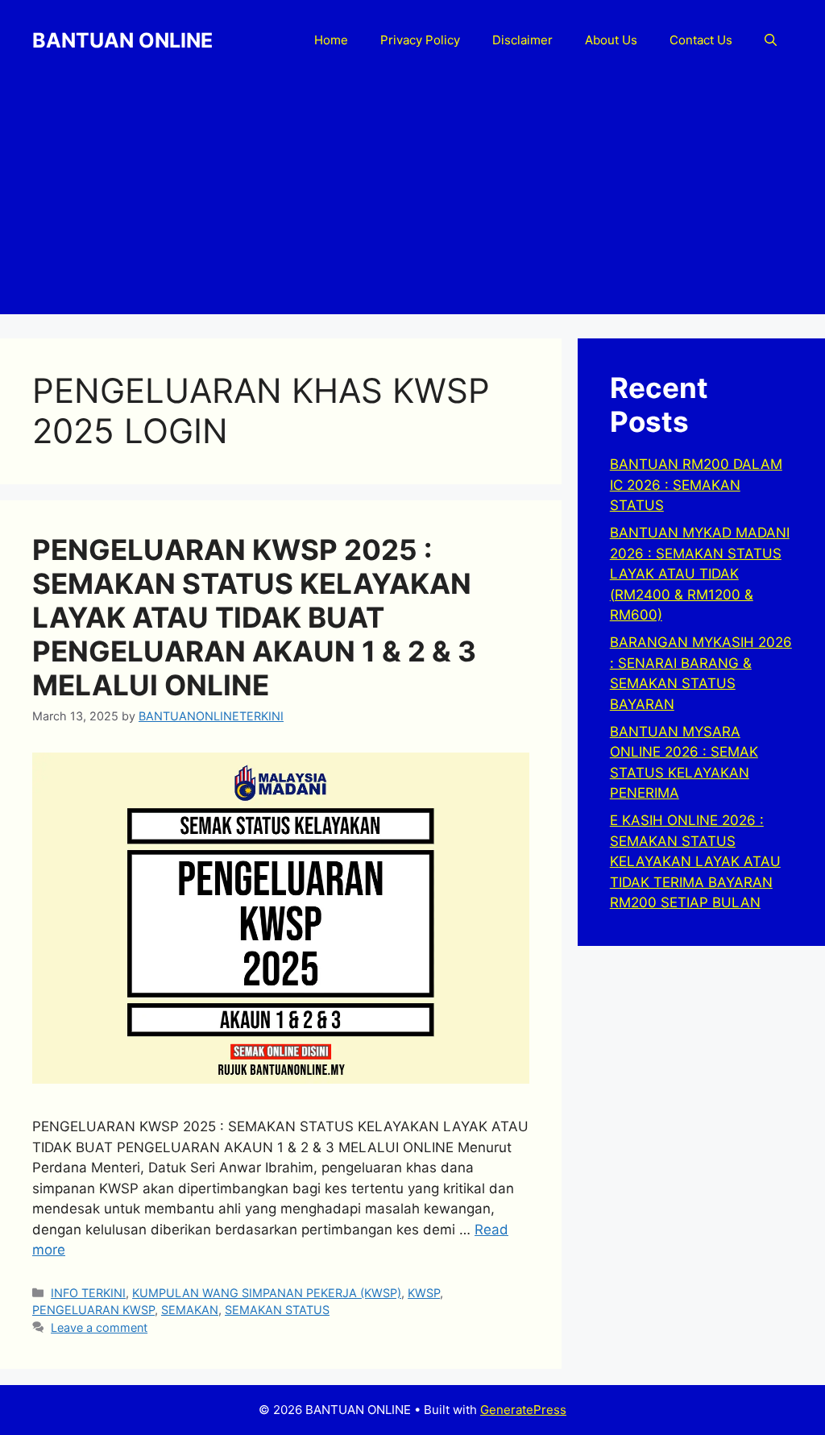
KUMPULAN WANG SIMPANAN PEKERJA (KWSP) (266, 1293)
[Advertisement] (412, 201)
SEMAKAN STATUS (277, 1310)
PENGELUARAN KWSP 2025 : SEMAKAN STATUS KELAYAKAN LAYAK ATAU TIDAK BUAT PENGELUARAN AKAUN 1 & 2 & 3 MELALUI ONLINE (254, 617)
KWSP (424, 1293)
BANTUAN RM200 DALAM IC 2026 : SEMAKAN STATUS (696, 484)
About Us (611, 40)
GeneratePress (523, 1409)
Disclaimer (522, 40)
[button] (770, 40)
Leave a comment (99, 1327)
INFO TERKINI (88, 1293)
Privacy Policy (420, 40)
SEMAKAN (189, 1310)
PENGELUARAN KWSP (93, 1310)
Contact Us (701, 40)
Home (331, 40)
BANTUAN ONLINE (122, 40)
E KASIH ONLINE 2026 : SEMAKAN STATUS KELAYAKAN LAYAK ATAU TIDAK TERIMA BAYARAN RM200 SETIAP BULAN (695, 861)
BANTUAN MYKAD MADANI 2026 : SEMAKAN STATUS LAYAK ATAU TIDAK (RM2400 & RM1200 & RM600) (700, 574)
